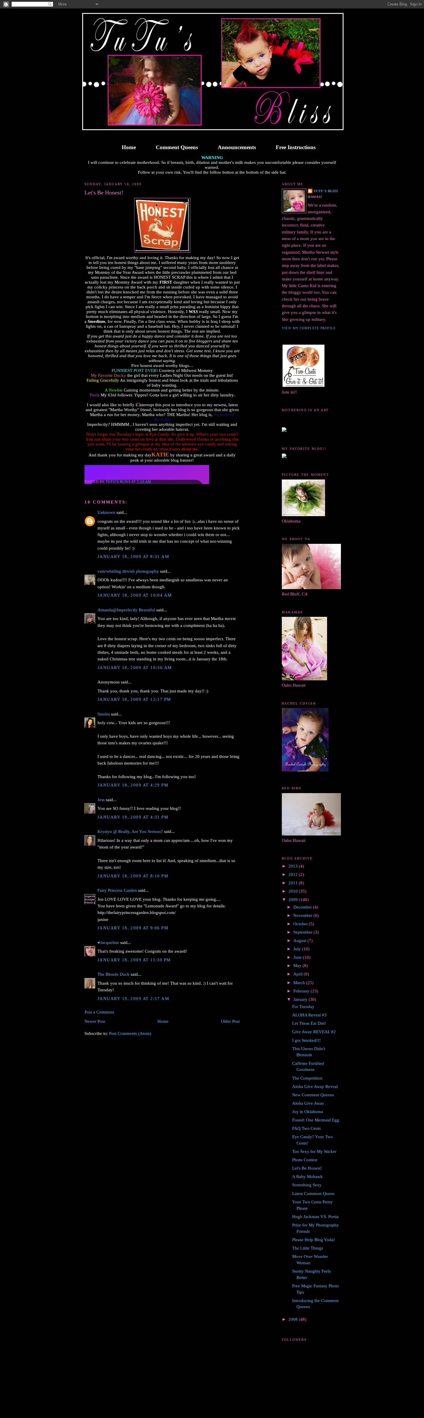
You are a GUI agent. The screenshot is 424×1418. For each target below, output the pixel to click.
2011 (293, 883)
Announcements (237, 147)
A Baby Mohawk (307, 1176)
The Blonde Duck (113, 974)
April (298, 974)
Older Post (230, 1021)
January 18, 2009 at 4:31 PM (132, 817)
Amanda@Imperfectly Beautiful (126, 610)
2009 (293, 899)
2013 (293, 866)
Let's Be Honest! (307, 1168)
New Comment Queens (313, 1095)
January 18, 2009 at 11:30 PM (134, 960)
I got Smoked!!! (306, 1040)
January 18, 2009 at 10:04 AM (134, 595)
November (303, 915)
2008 (293, 1319)
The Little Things (307, 1248)
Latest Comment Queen (313, 1193)
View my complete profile (309, 328)
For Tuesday (303, 1006)
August (300, 940)
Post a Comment (99, 1012)
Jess (101, 799)
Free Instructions (296, 147)
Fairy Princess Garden (117, 890)
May (298, 965)
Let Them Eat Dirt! (309, 1023)
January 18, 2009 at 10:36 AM (134, 667)
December (303, 907)
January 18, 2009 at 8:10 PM (132, 876)
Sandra (103, 714)
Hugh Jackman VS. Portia (315, 1216)
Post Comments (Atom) (130, 1033)
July (297, 949)
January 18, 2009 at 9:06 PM (132, 928)
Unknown (106, 512)
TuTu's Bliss (326, 191)
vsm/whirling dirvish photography (128, 571)
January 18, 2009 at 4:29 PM (132, 785)
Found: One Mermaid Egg (315, 1120)
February (302, 991)
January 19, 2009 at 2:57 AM (133, 998)
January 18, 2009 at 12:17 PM (134, 699)
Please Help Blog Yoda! (313, 1239)
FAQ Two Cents (306, 1128)
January (301, 999)
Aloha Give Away (308, 1103)
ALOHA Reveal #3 (309, 1015)
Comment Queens (177, 147)
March (299, 982)
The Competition (307, 1078)
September (303, 932)
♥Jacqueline (108, 942)
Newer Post (95, 1021)
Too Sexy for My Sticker (314, 1151)
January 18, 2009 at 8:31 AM (133, 556)
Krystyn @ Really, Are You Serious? (130, 831)
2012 (293, 874)
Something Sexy (307, 1185)
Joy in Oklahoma (307, 1111)
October (301, 923)
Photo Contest (304, 1159)
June (298, 957)
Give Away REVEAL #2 (314, 1031)
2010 (293, 891)
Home (129, 147)
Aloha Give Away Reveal (315, 1086)
